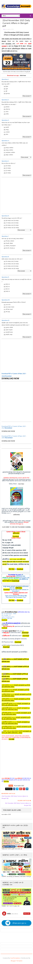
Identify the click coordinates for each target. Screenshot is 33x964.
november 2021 (9, 29)
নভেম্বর (16, 718)
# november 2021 (19, 785)
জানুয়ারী (9, 708)
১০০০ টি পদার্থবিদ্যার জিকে (9, 612)
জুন (16, 686)
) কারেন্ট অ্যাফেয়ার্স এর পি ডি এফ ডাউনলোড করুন (16, 709)
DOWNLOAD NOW (10, 378)
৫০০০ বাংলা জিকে (10, 631)
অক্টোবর (16, 723)
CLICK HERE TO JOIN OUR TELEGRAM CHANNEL (16, 527)
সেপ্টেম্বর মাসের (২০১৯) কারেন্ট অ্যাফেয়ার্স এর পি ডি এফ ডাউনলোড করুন (16, 727)
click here (23, 75)
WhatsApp (9, 789)
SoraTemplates (15, 958)
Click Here (21, 484)
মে (15, 690)
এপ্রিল (16, 695)
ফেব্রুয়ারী (16, 704)
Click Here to (10, 580)
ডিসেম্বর (16, 714)
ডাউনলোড (16, 515)
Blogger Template (16, 961)
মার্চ (16, 700)
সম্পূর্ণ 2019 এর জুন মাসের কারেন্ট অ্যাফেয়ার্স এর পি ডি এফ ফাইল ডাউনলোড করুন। (16, 732)
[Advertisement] (16, 196)
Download (16, 536)
